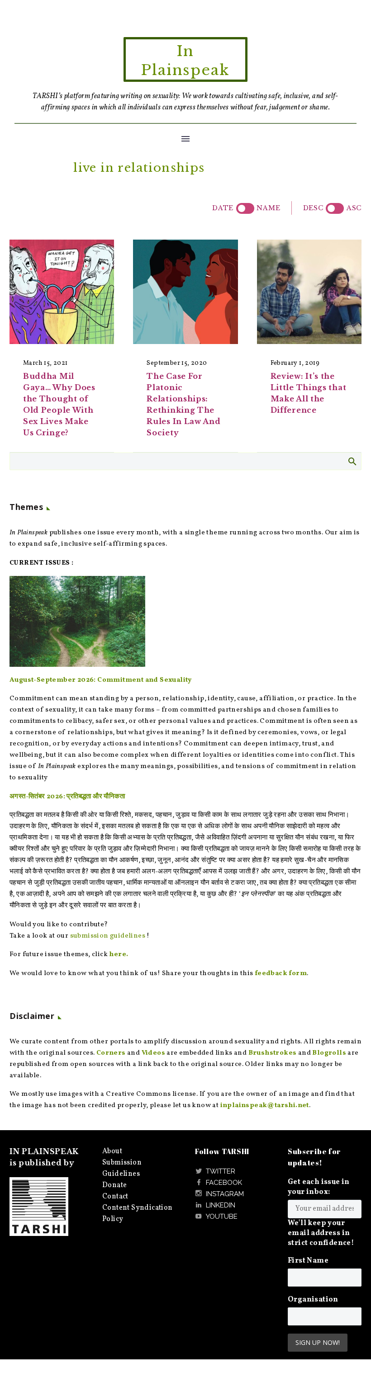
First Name (308, 1261)
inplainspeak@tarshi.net (264, 1105)
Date (222, 208)
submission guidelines (107, 936)
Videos (153, 1053)
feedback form (281, 973)
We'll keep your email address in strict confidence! (321, 1233)
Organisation (313, 1300)
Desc (313, 208)
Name (268, 208)
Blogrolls (329, 1053)
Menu (185, 139)
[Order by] (245, 208)
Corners (111, 1053)
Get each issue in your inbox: (319, 1187)
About (112, 1151)
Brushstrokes (272, 1053)
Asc (354, 208)
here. (118, 954)
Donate (114, 1185)
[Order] (335, 208)
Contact (115, 1197)
